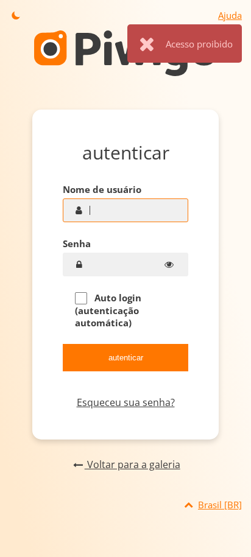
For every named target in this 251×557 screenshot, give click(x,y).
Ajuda (230, 15)
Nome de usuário (102, 189)
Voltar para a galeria (132, 464)
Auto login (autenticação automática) (108, 310)
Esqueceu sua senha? (126, 402)
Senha (77, 243)
